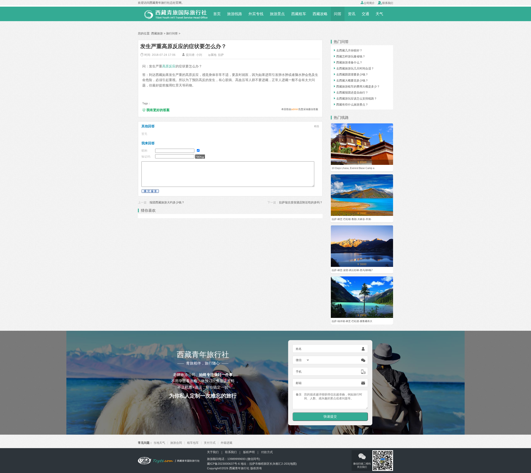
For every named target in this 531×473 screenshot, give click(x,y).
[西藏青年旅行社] (174, 13)
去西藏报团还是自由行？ (350, 92)
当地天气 (159, 442)
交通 (365, 14)
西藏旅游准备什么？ (347, 62)
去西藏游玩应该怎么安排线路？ (355, 98)
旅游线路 (234, 14)
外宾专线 (255, 14)
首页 (217, 14)
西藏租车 (298, 14)
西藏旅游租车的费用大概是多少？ (356, 86)
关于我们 (213, 452)
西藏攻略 (320, 14)
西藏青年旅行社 (239, 468)
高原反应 (168, 66)
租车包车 (193, 442)
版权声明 (249, 452)
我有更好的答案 (156, 110)
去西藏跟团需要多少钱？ (350, 74)
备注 (299, 394)
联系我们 (385, 3)
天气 (379, 14)
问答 (337, 14)
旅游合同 (176, 442)
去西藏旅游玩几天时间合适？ (353, 68)
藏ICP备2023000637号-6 (223, 463)
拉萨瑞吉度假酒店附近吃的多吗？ (301, 202)
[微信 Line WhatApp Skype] (302, 360)
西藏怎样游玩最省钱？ (349, 56)
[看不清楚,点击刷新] (200, 156)
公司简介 (367, 3)
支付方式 (210, 442)
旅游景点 (277, 14)
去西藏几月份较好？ (347, 50)
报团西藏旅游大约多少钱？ (167, 202)
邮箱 (299, 383)
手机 (299, 371)
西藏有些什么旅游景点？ (350, 104)
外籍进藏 (226, 442)
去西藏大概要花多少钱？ (350, 80)
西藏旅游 (157, 33)
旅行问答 (172, 33)
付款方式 (267, 452)
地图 (293, 463)
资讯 (351, 14)
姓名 (299, 348)
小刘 (199, 54)
